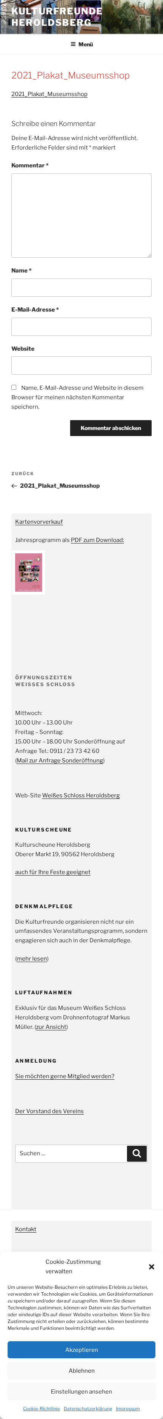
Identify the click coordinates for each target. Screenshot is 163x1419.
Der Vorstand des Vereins (49, 1111)
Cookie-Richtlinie (41, 1408)
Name (21, 270)
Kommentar (30, 165)
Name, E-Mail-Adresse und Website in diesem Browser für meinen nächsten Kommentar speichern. (77, 397)
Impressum (128, 1408)
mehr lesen (32, 958)
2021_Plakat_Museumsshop (49, 94)
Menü (85, 44)
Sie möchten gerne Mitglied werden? (64, 1076)
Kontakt (25, 1229)
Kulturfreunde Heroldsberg (57, 17)
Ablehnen (82, 1370)
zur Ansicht (51, 1027)
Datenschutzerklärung (88, 1408)
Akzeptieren (81, 1350)
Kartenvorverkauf (39, 521)
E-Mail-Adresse (35, 309)
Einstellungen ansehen (81, 1391)
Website (22, 348)
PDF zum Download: (97, 540)
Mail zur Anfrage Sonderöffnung (60, 760)
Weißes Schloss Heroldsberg (81, 795)
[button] (151, 1267)
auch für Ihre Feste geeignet (53, 872)
